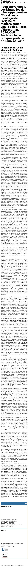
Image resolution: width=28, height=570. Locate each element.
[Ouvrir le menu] (26, 2)
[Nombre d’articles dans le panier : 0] (20, 2)
